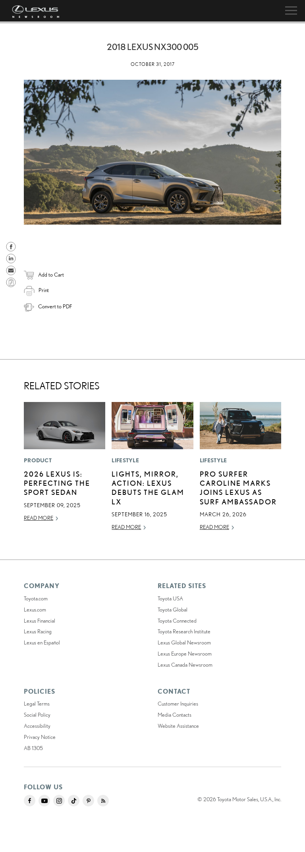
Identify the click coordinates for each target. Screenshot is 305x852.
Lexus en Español (42, 642)
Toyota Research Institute (184, 631)
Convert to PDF (55, 306)
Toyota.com (36, 598)
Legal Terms (37, 703)
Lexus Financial (39, 620)
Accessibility (37, 726)
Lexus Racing (38, 631)
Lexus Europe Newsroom (185, 653)
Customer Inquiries (178, 703)
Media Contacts (174, 715)
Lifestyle (125, 460)
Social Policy (37, 715)
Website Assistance (178, 726)
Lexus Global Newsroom (184, 642)
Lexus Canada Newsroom (185, 665)
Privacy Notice (40, 737)
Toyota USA (170, 598)
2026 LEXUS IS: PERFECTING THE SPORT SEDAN (57, 483)
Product (38, 460)
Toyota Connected (177, 620)
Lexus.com (35, 609)
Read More (38, 518)
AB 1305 (33, 748)
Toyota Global (172, 609)
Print (44, 290)
